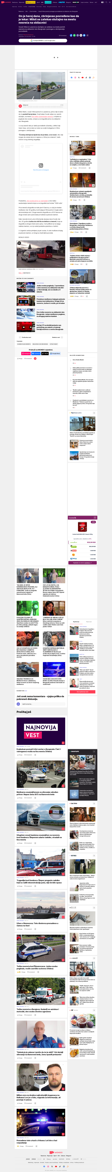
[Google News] (90, 78)
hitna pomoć (54, 344)
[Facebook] (71, 78)
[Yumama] (75, 1159)
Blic (20, 273)
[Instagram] (75, 78)
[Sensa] (68, 1159)
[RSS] (93, 78)
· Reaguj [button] (74, 168)
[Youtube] (82, 78)
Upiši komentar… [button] (27, 704)
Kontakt (42, 1162)
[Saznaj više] (94, 413)
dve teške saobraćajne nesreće (42, 116)
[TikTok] (86, 78)
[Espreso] (34, 1159)
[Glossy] (49, 1159)
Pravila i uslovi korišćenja (51, 1162)
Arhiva (71, 1162)
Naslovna (21, 11)
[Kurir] (28, 1159)
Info (27, 11)
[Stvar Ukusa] (83, 1159)
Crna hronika (33, 11)
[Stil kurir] (44, 1159)
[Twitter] (79, 78)
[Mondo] (6, 2)
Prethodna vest (26, 337)
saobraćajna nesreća (24, 344)
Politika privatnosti (79, 1162)
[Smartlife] (61, 1159)
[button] (62, 35)
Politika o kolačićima (64, 1162)
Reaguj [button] (20, 358)
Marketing (30, 1162)
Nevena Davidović (28, 34)
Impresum (36, 1162)
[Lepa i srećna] (55, 1159)
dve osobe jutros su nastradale (37, 201)
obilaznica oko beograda (40, 344)
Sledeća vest (56, 337)
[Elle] (39, 1159)
